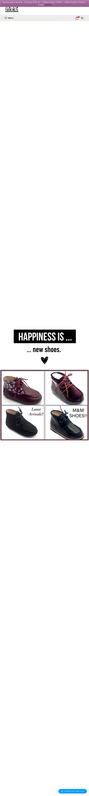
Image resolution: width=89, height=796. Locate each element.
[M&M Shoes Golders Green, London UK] (12, 7)
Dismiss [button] (48, 5)
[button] (72, 791)
